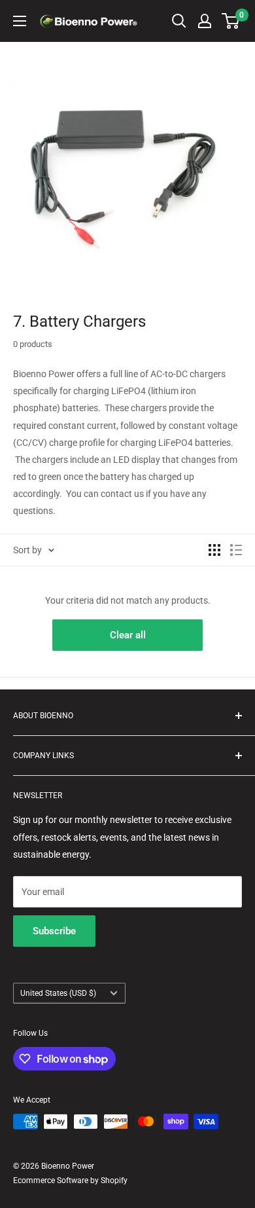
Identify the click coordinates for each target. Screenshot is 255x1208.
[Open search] (179, 21)
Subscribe (54, 931)
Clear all (128, 635)
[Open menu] (19, 21)
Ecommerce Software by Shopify (70, 1180)
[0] (231, 21)
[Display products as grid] (214, 550)
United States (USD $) (58, 993)
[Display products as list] (236, 550)
